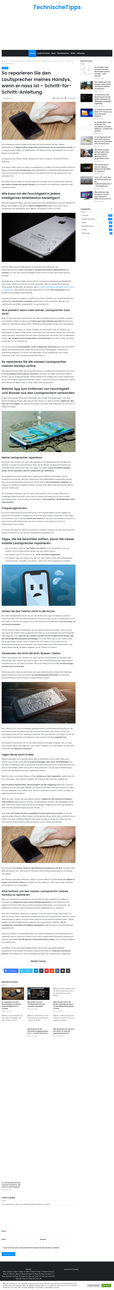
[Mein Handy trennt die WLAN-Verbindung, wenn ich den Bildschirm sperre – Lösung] (64, 993)
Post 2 (10, 1271)
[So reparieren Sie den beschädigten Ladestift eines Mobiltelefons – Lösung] (13, 993)
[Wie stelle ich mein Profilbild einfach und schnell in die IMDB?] (38, 993)
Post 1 (5, 1271)
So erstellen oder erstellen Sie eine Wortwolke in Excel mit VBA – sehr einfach (102, 71)
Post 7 (39, 1271)
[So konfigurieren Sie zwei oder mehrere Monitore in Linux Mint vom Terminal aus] (86, 140)
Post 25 (51, 1276)
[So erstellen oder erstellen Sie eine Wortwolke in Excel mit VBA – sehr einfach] (86, 70)
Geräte (73, 53)
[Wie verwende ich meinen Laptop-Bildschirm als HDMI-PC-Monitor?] (86, 168)
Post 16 (44, 1274)
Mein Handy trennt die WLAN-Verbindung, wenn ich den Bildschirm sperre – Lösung (64, 1005)
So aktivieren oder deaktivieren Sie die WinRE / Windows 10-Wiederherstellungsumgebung (102, 99)
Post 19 (11, 1276)
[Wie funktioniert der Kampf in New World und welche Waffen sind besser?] (86, 85)
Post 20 (17, 1276)
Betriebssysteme (63, 53)
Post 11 (12, 1274)
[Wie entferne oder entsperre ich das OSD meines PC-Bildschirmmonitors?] (86, 195)
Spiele (53, 53)
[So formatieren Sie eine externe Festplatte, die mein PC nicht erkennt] (13, 1097)
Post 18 (4, 1276)
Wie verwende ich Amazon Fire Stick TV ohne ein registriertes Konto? (63, 1031)
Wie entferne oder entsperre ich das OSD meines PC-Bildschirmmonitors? (102, 195)
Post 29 (38, 1278)
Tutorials (32, 53)
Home (5, 61)
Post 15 (37, 1274)
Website (43, 1239)
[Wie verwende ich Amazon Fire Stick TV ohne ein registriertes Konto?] (64, 1020)
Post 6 (34, 1271)
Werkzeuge (81, 53)
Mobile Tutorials (39, 961)
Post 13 (24, 1274)
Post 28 (32, 1278)
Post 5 (28, 1271)
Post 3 (16, 1271)
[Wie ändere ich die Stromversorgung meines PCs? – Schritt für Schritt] (38, 1020)
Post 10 (5, 1274)
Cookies (75, 1269)
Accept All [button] (106, 1285)
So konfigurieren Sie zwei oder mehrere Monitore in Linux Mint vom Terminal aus (103, 140)
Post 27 (25, 1278)
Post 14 (31, 1274)
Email (4, 1239)
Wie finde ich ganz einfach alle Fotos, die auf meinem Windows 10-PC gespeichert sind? (102, 154)
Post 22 (24, 1276)
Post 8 (45, 1271)
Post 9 (51, 1271)
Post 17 (50, 1274)
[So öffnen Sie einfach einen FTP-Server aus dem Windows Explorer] (86, 113)
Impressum (68, 1269)
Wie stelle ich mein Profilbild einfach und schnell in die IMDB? (36, 1004)
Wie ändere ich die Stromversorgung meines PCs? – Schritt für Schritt (37, 1031)
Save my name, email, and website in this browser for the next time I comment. (32, 1248)
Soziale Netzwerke (43, 53)
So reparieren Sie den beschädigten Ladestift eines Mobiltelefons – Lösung (11, 1005)
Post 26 (18, 1278)
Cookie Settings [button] (93, 1285)
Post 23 (38, 1276)
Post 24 (44, 1276)
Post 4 (22, 1271)
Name (4, 1231)
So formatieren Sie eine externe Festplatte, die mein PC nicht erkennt (11, 1185)
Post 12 (18, 1274)
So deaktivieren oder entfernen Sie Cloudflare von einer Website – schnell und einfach (103, 126)
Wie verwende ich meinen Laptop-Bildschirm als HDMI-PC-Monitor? (102, 168)
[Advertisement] (57, 29)
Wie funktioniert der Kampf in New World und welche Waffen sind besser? (102, 85)
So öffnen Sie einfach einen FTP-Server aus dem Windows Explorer (103, 112)
